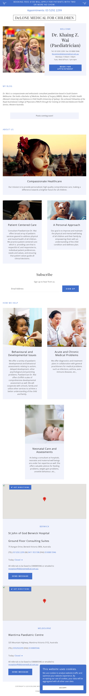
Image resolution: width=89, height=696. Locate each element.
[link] (44, 18)
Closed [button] (17, 560)
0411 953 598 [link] (33, 552)
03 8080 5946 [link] (50, 552)
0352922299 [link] (18, 648)
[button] (21, 560)
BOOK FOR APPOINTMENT (65, 68)
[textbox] (34, 288)
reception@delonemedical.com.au (23, 568)
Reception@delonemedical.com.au (65, 54)
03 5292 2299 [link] (53, 10)
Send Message (20, 576)
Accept (63, 688)
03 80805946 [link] (34, 648)
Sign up (70, 289)
